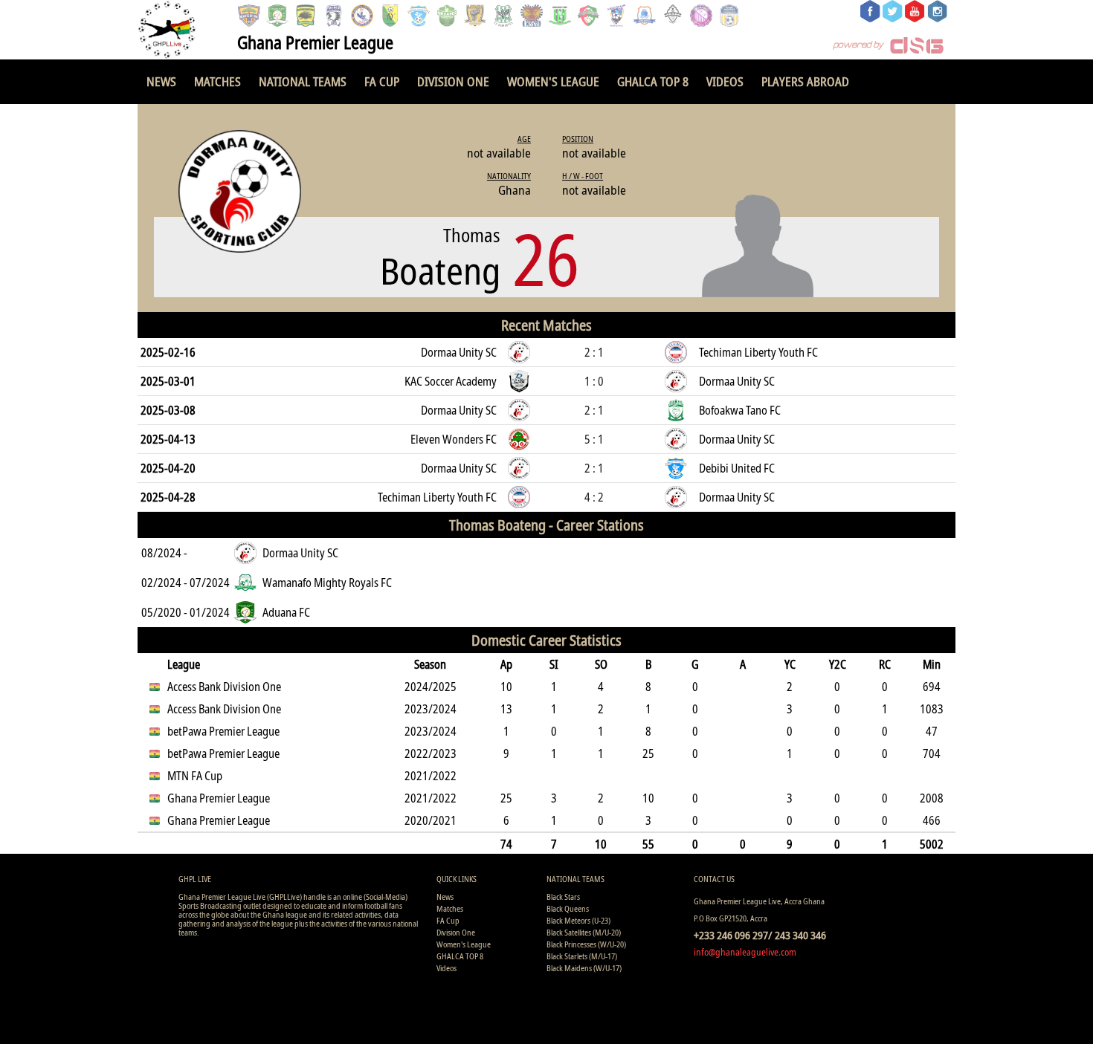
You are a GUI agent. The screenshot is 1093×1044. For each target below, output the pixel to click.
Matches (217, 81)
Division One (453, 81)
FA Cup (381, 81)
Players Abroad (805, 81)
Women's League (553, 81)
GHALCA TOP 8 (653, 81)
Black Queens (567, 908)
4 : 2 (594, 497)
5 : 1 (594, 439)
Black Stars (563, 896)
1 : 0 (594, 381)
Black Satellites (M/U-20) (583, 932)
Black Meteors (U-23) (578, 920)
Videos (725, 81)
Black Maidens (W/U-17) (584, 967)
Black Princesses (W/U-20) (586, 944)
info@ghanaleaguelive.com (745, 952)
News (161, 81)
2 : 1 (594, 352)
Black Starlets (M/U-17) (581, 956)
